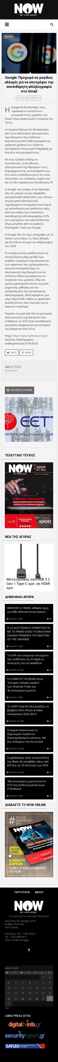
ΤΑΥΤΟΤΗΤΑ (22, 892)
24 (8, 998)
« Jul (7, 1007)
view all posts (11, 370)
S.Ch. (21, 98)
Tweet (13, 352)
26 (50, 796)
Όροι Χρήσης (11, 927)
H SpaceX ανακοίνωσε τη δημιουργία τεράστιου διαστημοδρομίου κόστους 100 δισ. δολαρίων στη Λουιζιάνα (26, 735)
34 (50, 697)
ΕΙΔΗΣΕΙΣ (8, 37)
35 (50, 670)
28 (37, 998)
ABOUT (39, 892)
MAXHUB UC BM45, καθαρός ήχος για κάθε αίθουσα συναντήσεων (28, 610)
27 (50, 748)
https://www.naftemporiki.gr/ (30, 336)
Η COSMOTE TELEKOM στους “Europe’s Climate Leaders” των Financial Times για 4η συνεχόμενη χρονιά (25, 684)
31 (50, 721)
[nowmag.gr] (29, 9)
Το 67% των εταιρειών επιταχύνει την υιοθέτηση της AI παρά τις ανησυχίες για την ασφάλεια (28, 659)
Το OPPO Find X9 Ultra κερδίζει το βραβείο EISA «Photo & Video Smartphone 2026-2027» (28, 710)
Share (28, 352)
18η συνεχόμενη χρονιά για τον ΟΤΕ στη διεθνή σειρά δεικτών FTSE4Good (26, 785)
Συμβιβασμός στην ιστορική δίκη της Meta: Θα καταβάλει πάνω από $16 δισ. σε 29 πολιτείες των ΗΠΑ (28, 761)
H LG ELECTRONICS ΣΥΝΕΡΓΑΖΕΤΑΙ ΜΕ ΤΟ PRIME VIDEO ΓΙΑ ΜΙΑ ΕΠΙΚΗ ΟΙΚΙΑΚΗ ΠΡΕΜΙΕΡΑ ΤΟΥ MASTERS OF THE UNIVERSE (29, 633)
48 (50, 618)
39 (50, 646)
